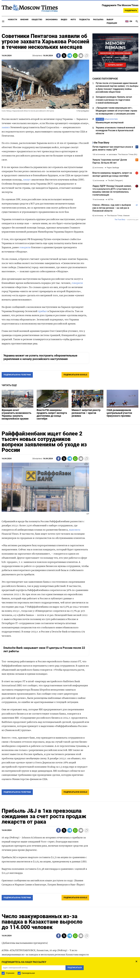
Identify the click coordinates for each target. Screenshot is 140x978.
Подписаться (70, 505)
